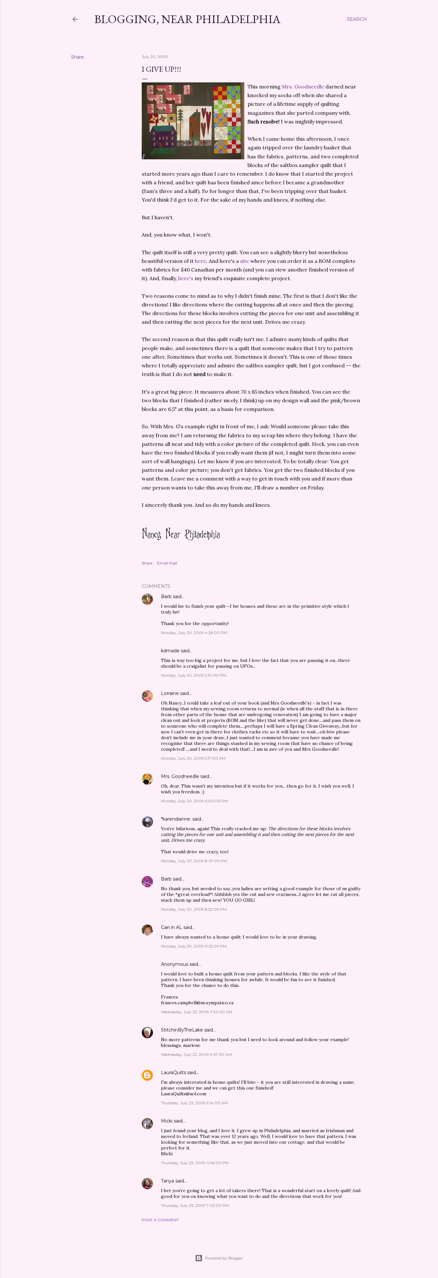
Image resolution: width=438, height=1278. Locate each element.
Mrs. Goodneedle (303, 86)
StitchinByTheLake (182, 1030)
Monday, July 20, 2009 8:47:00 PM (194, 860)
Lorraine (170, 693)
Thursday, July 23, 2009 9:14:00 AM (194, 1102)
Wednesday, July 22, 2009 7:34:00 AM (196, 1011)
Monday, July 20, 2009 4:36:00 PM (194, 632)
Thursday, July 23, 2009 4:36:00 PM (195, 1162)
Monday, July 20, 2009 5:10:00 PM (193, 675)
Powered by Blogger (224, 1258)
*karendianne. (176, 819)
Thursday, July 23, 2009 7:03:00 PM (195, 1205)
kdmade (170, 651)
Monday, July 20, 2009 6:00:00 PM (194, 800)
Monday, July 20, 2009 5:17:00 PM (193, 758)
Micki (167, 1121)
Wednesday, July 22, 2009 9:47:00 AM (196, 1054)
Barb (166, 596)
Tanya (167, 1181)
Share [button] (77, 57)
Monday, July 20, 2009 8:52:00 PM (194, 909)
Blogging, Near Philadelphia (187, 19)
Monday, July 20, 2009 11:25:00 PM (194, 946)
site (244, 261)
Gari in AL (171, 927)
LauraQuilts (173, 1072)
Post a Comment (160, 1219)
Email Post (167, 563)
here (200, 261)
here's (185, 278)
